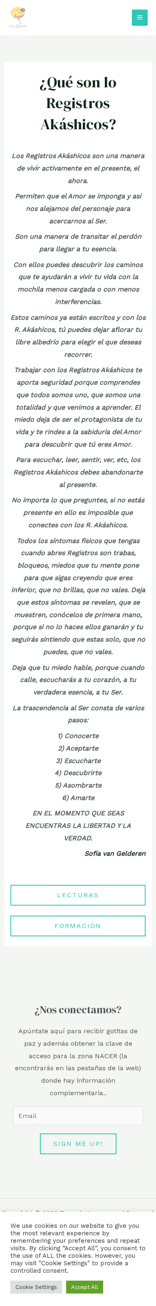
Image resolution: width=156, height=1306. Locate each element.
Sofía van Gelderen (115, 853)
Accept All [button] (84, 1287)
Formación (78, 926)
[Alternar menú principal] (140, 17)
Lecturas (78, 895)
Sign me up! (78, 1144)
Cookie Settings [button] (36, 1287)
